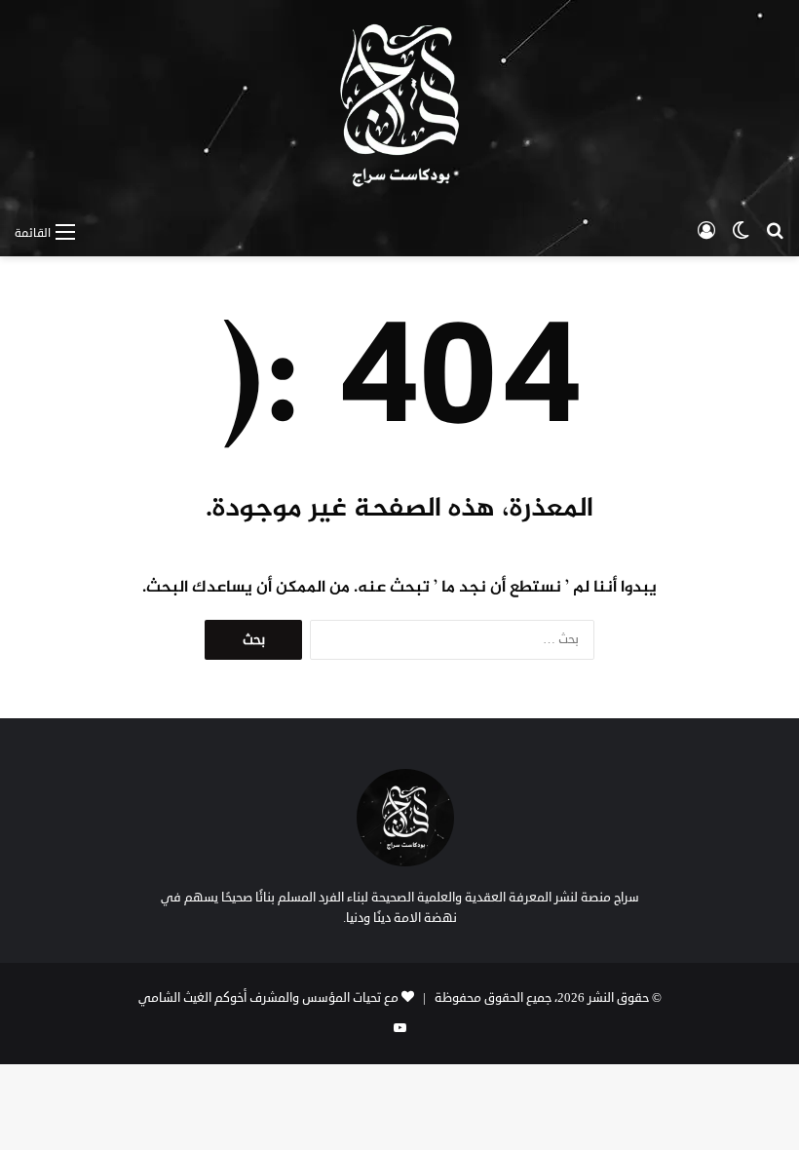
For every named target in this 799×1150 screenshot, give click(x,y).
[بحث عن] (774, 232)
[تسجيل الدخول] (706, 232)
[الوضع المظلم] (740, 232)
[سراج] (399, 106)
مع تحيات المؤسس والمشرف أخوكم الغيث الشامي (268, 998)
